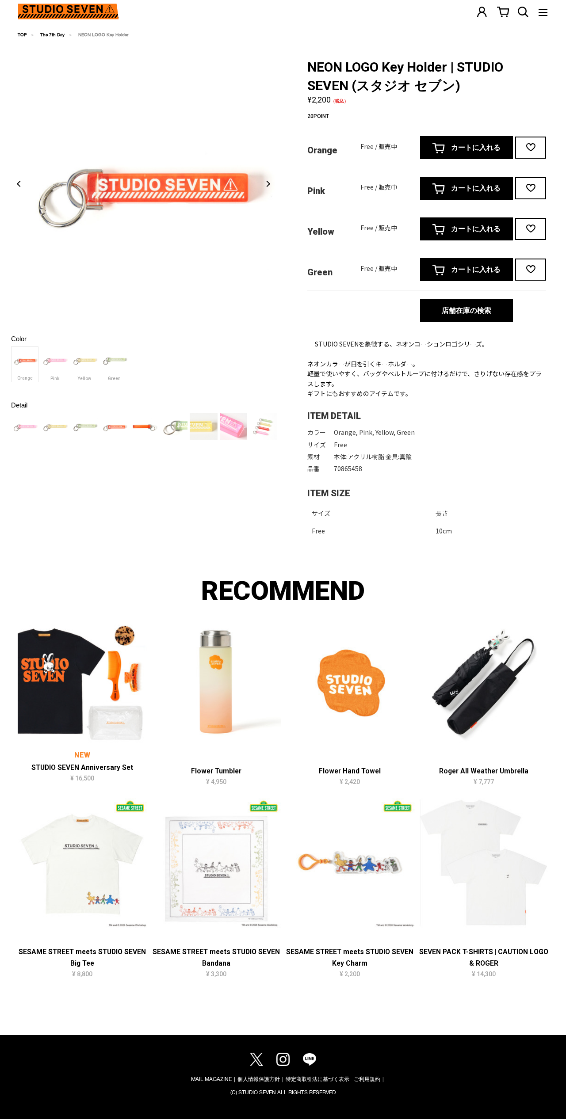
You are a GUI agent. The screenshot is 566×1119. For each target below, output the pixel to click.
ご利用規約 (367, 1079)
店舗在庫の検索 (466, 310)
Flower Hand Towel (350, 771)
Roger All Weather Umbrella (483, 771)
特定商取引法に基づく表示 (317, 1079)
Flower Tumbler (216, 771)
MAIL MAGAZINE (211, 1079)
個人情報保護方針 (258, 1079)
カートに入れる (475, 147)
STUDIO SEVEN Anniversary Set (82, 768)
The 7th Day (52, 34)
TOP (22, 34)
